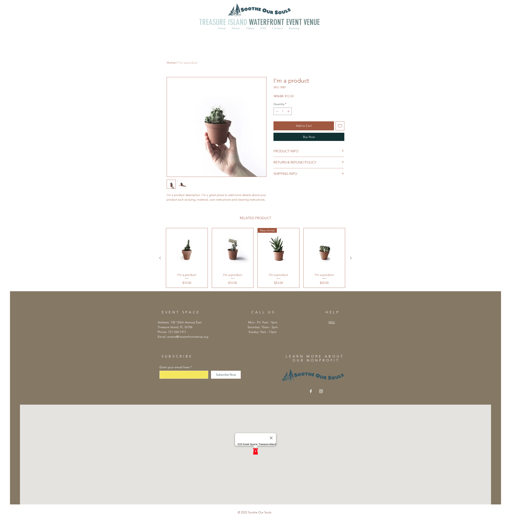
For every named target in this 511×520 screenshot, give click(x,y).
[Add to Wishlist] (340, 125)
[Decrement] (276, 111)
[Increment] (288, 111)
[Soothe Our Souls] (310, 391)
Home (171, 62)
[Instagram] (321, 391)
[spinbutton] (282, 111)
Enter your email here (174, 367)
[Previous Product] (160, 258)
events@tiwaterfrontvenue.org (187, 337)
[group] (255, 258)
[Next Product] (351, 258)
